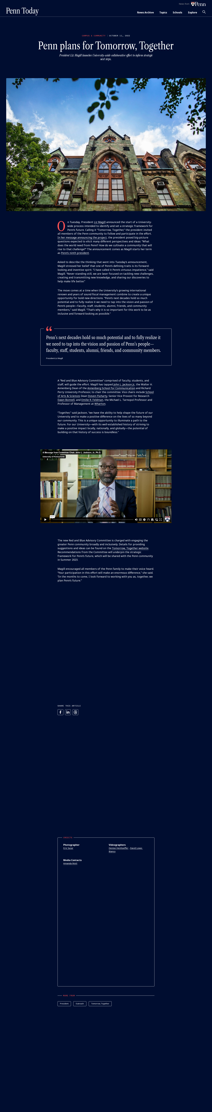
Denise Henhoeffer (118, 848)
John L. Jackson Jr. (124, 384)
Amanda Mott (70, 863)
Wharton (99, 403)
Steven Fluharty (97, 396)
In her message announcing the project (82, 237)
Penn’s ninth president (75, 253)
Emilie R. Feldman (92, 400)
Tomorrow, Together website (130, 548)
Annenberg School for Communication (111, 388)
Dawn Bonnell (66, 400)
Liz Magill (100, 222)
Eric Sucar (68, 848)
